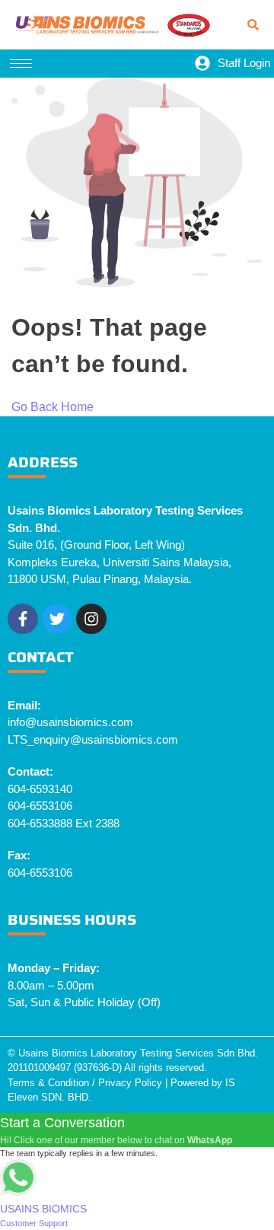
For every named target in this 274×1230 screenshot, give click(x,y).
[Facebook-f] (23, 619)
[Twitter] (57, 619)
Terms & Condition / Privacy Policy (85, 1082)
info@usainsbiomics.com (70, 721)
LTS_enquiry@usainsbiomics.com (93, 739)
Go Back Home (52, 406)
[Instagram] (91, 619)
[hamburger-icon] (21, 63)
